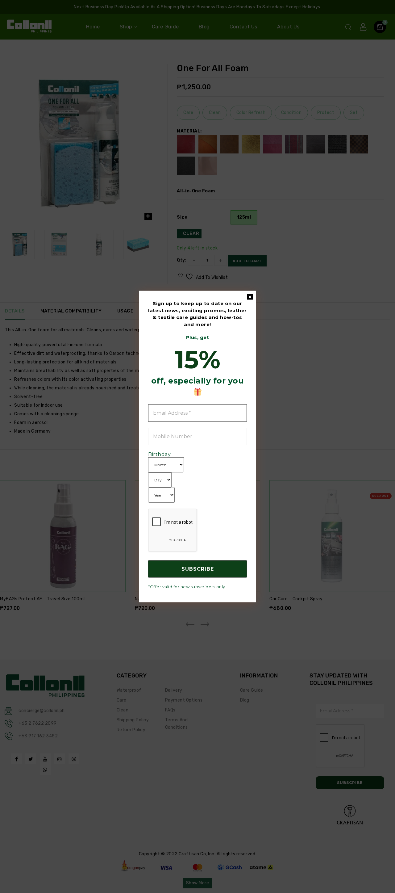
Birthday (159, 454)
